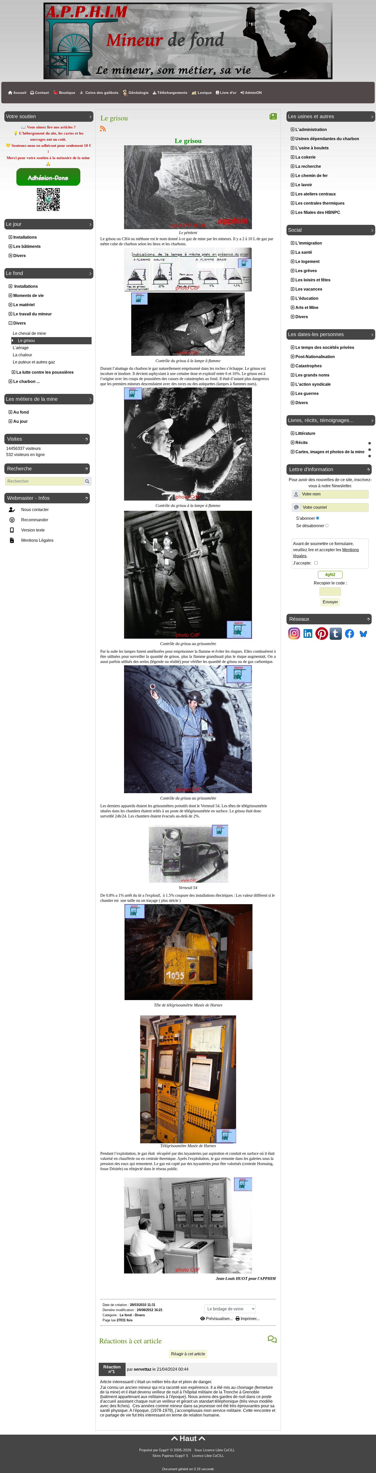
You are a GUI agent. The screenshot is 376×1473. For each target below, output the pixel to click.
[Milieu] (369, 449)
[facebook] (349, 633)
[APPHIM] (188, 40)
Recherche (47, 468)
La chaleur (22, 355)
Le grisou (26, 340)
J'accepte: (303, 563)
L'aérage (21, 348)
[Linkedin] (308, 633)
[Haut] (369, 443)
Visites (47, 439)
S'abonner (305, 518)
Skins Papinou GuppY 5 (171, 1456)
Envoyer (330, 602)
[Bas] (369, 456)
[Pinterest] (321, 633)
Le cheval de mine (29, 333)
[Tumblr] (335, 633)
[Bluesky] (363, 633)
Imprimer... (249, 1318)
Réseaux (329, 619)
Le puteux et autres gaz (34, 362)
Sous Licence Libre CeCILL (215, 1450)
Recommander (34, 520)
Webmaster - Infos (47, 498)
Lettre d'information (329, 469)
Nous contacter (34, 509)
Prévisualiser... (219, 1318)
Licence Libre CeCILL (207, 1456)
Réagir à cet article (188, 1354)
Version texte (32, 530)
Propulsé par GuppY (154, 1450)
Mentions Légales (36, 540)
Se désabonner (310, 526)
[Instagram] (294, 633)
